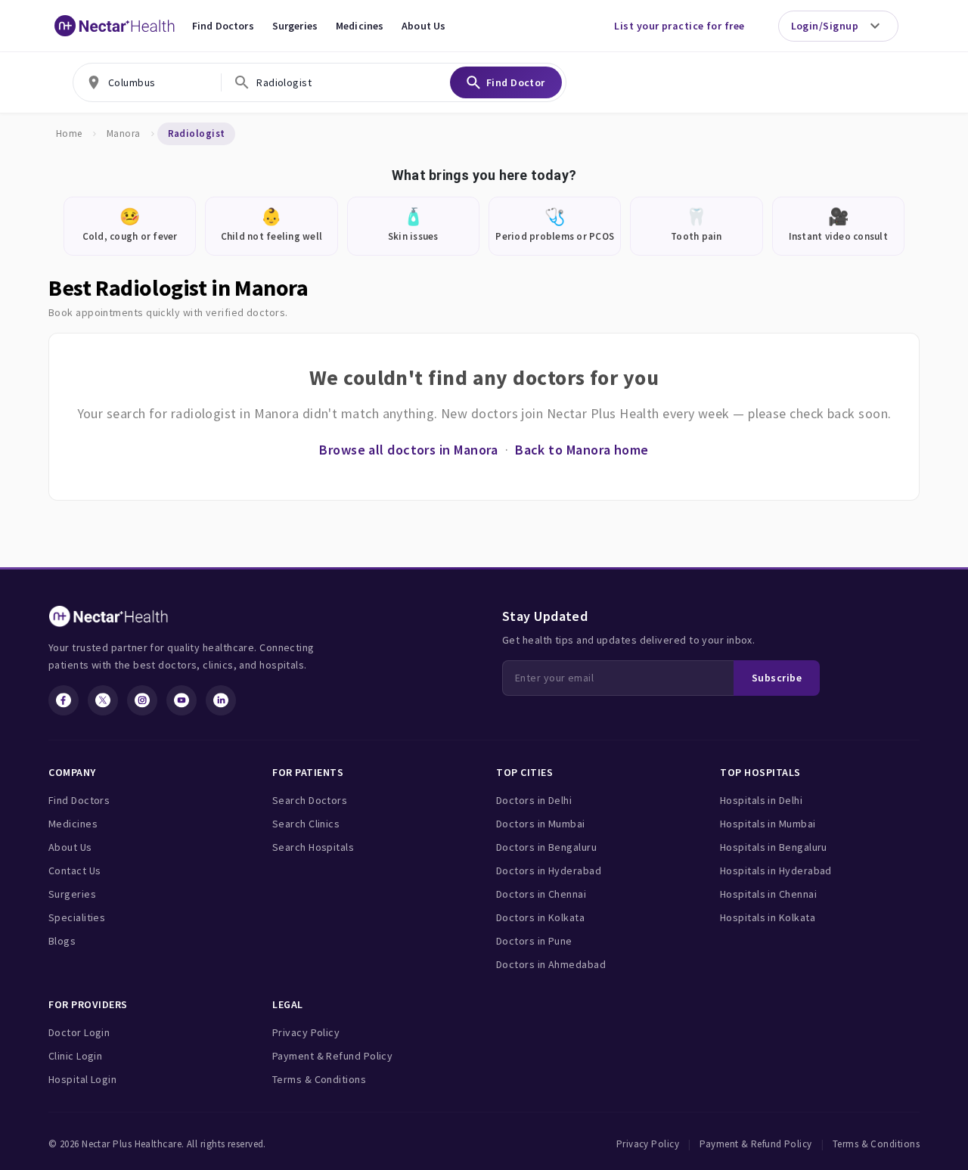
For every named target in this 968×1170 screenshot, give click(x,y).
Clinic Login (75, 1056)
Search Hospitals (313, 847)
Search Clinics (306, 823)
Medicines (359, 26)
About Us (423, 26)
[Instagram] (142, 700)
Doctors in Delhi (534, 800)
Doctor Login (79, 1032)
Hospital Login (82, 1079)
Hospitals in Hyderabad (776, 870)
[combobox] (147, 82)
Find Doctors (223, 26)
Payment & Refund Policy (332, 1056)
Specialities (76, 917)
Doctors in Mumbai (540, 823)
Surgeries (295, 26)
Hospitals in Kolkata (767, 917)
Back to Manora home (582, 449)
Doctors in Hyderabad (548, 870)
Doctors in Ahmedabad (551, 964)
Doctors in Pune (534, 941)
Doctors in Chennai (541, 894)
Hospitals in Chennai (768, 894)
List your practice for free (679, 26)
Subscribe (777, 677)
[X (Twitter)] (103, 700)
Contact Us (74, 870)
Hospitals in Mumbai (768, 823)
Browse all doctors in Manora (408, 449)
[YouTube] (181, 700)
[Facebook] (63, 700)
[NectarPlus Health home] (114, 25)
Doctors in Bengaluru (546, 847)
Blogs (62, 941)
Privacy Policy (306, 1032)
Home (69, 133)
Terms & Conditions (319, 1079)
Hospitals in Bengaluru (773, 847)
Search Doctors (309, 800)
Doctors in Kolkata (540, 917)
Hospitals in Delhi (761, 800)
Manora (124, 133)
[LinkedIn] (221, 700)
